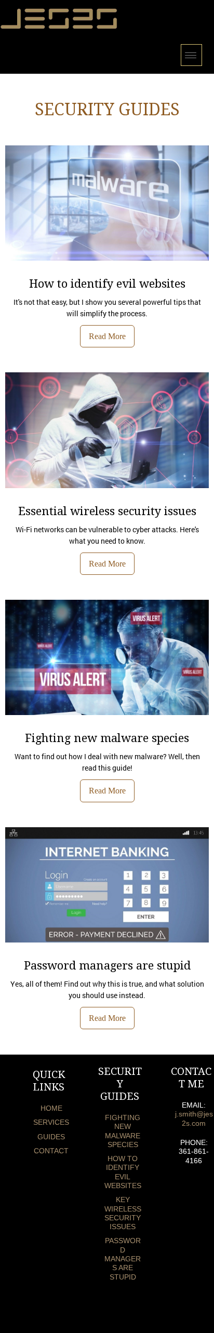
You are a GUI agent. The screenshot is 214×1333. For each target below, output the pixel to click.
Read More (107, 336)
